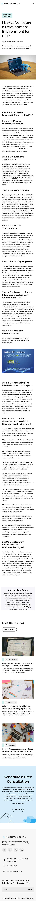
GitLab (25, 408)
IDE (3, 302)
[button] (33, 3)
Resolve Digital (8, 561)
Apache (8, 166)
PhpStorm (30, 309)
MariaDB (5, 237)
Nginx (15, 166)
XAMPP (14, 178)
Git (11, 406)
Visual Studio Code (21, 309)
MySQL (29, 235)
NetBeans (8, 311)
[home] (10, 3)
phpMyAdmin (27, 253)
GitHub (18, 408)
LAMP (4, 180)
